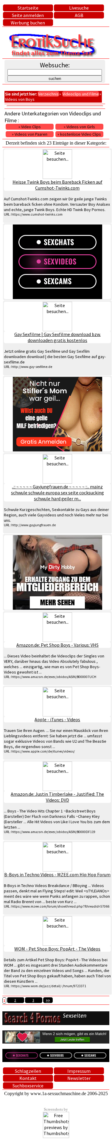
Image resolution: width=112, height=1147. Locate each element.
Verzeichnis (48, 94)
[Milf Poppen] (57, 414)
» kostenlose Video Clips (79, 134)
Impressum (79, 1071)
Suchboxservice (28, 1086)
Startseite (28, 8)
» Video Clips (29, 126)
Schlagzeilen (28, 1071)
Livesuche (79, 8)
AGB (79, 15)
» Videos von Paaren (29, 134)
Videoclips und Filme (81, 94)
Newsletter (79, 1078)
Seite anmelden (28, 15)
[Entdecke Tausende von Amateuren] (57, 572)
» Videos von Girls (79, 126)
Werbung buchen (28, 23)
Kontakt (28, 1078)
